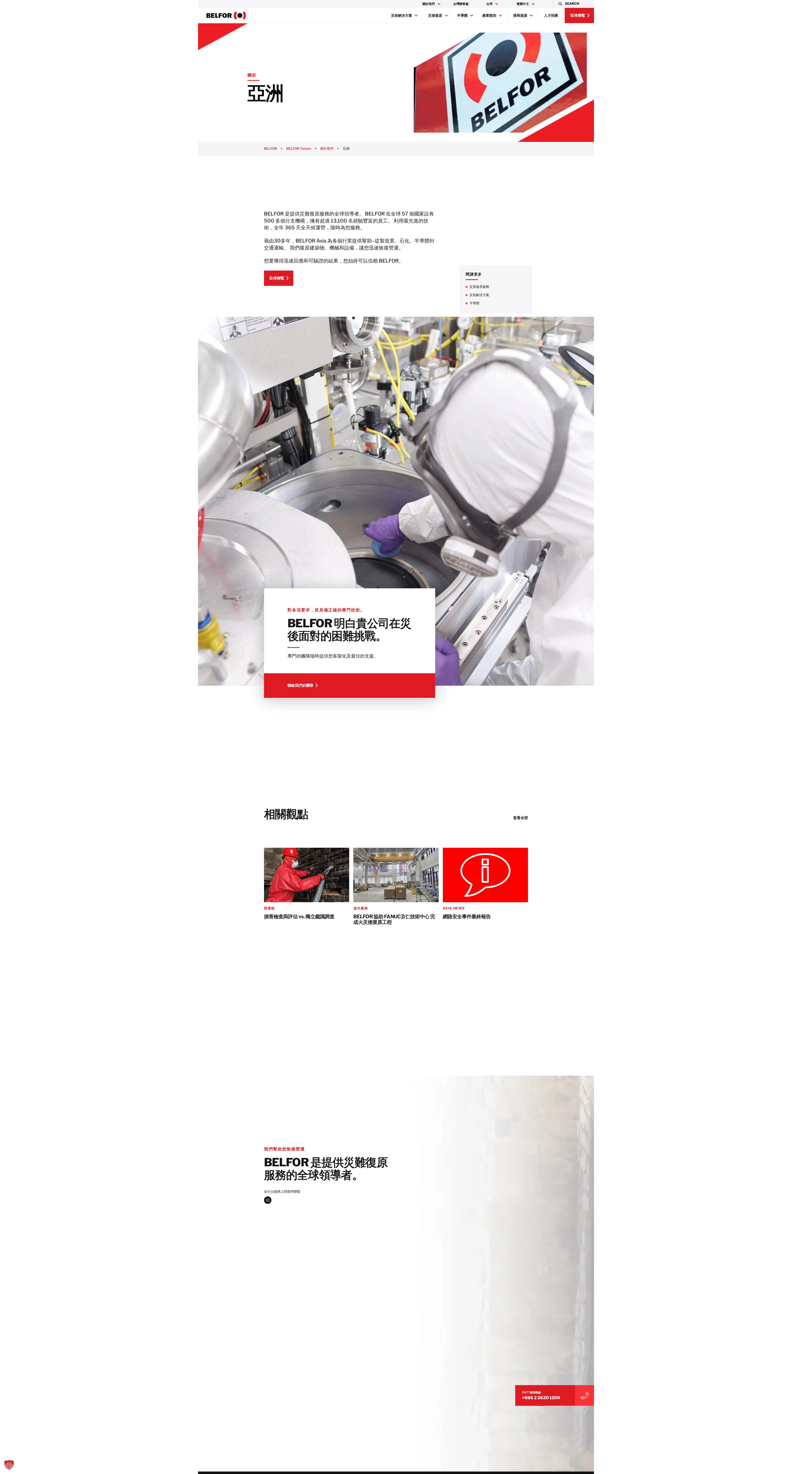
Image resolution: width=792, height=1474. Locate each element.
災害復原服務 (479, 287)
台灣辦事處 (461, 4)
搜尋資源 (520, 15)
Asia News (454, 908)
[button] (568, 4)
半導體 (462, 15)
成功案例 (360, 908)
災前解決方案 (401, 15)
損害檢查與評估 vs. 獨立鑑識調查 (299, 916)
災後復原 (435, 15)
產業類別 (489, 15)
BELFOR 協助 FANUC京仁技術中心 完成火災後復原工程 (394, 919)
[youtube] (267, 1200)
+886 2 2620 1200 (541, 1397)
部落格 (269, 908)
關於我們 (428, 4)
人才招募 (551, 15)
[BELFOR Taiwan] (226, 15)
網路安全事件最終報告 (467, 916)
